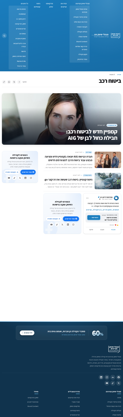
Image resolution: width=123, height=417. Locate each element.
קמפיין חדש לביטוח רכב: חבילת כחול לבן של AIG (91, 134)
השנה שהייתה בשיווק (19, 56)
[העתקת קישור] (4, 82)
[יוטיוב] (51, 224)
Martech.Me (21, 61)
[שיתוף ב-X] (14, 82)
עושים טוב (22, 33)
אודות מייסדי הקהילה (80, 17)
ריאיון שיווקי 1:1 (21, 19)
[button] (4, 35)
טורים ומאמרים (21, 29)
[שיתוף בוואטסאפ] (9, 82)
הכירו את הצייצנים (64, 5)
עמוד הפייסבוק (82, 59)
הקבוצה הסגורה (82, 27)
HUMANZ (22, 14)
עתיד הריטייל (21, 66)
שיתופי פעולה (83, 36)
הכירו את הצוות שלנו (80, 22)
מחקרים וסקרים (21, 38)
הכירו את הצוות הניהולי (113, 406)
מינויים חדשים (21, 9)
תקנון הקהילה (82, 54)
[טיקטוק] (57, 224)
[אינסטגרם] (73, 224)
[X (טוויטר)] (118, 383)
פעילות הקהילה (82, 32)
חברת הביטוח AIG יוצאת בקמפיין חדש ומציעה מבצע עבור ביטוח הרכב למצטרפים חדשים (68, 158)
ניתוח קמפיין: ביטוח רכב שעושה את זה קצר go (68, 179)
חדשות (23, 51)
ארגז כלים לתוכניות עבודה (19, 45)
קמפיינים (88, 152)
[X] (62, 224)
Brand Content (81, 41)
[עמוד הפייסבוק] (118, 377)
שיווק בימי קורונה (20, 24)
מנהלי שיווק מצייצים (99, 34)
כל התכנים (24, 3)
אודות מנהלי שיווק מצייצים (81, 10)
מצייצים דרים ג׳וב (32, 402)
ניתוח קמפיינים (37, 5)
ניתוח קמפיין (87, 175)
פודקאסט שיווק (49, 5)
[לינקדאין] (68, 224)
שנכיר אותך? (76, 402)
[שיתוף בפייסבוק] (19, 82)
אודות (119, 397)
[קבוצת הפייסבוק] (112, 377)
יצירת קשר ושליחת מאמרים (81, 48)
